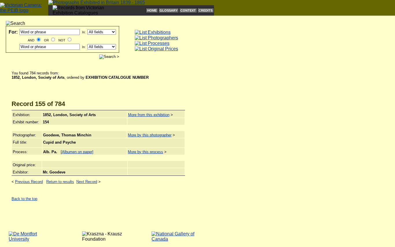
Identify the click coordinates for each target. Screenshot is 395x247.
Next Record (86, 182)
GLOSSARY (169, 10)
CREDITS (206, 10)
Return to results (60, 182)
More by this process (145, 152)
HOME (152, 10)
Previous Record (29, 182)
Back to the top (24, 199)
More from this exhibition (148, 115)
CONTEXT (188, 10)
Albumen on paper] (77, 152)
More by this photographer (149, 135)
